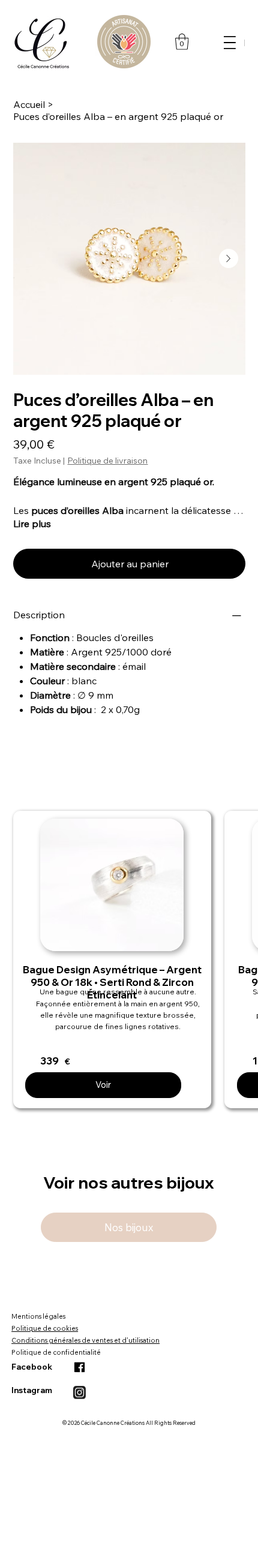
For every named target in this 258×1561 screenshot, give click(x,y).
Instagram (31, 1390)
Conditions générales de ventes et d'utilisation (85, 1340)
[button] (182, 42)
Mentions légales (38, 1316)
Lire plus (32, 524)
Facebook (31, 1366)
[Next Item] (228, 258)
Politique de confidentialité (56, 1352)
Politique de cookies (44, 1328)
